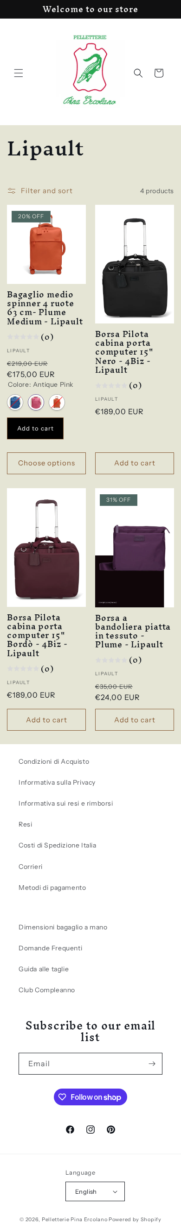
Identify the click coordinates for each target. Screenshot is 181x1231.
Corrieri (31, 866)
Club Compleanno (47, 990)
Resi (25, 824)
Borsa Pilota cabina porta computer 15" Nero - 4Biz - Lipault (124, 352)
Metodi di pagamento (52, 887)
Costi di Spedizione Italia (58, 845)
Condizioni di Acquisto (54, 761)
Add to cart (35, 428)
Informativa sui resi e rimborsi (66, 803)
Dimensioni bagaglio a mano (63, 927)
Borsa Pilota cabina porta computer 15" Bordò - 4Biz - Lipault (37, 635)
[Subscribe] (152, 1064)
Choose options (46, 462)
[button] (18, 73)
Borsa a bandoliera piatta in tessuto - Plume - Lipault (133, 631)
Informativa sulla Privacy (57, 782)
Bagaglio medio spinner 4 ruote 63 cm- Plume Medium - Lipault (45, 308)
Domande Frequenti (50, 948)
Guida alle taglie (44, 969)
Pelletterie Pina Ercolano (75, 1219)
